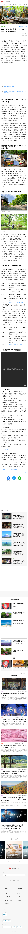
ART (20, 4)
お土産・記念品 (6, 920)
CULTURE (14, 4)
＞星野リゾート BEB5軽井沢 (9, 469)
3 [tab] (13, 861)
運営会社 (7, 903)
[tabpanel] (14, 850)
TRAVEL (9, 4)
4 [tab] (15, 861)
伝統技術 (19, 926)
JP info (18, 896)
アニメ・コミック (7, 926)
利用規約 (19, 900)
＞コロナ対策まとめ (6, 450)
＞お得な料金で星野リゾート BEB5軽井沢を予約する (15, 92)
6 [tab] (19, 861)
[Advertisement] (14, 496)
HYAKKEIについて (9, 900)
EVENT (19, 890)
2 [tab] (10, 861)
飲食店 (4, 914)
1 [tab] (8, 861)
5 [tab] (17, 861)
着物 (14, 926)
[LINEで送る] (26, 35)
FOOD (24, 4)
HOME (3, 4)
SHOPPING (7, 896)
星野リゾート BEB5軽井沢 (16, 302)
